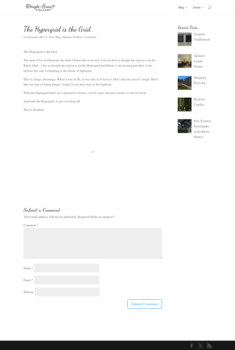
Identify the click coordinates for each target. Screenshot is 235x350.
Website (29, 292)
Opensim (66, 37)
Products (77, 37)
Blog (181, 7)
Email (28, 280)
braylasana (32, 37)
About (196, 7)
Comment (31, 225)
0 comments (90, 37)
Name (28, 268)
